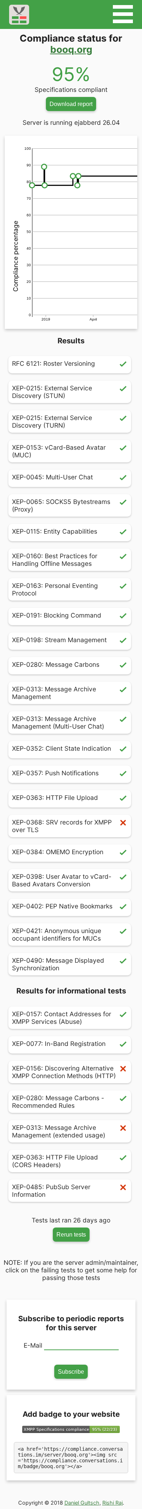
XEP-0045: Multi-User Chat (52, 477)
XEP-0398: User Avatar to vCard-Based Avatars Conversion (61, 880)
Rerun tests (71, 1234)
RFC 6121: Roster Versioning (53, 363)
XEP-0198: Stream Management (59, 640)
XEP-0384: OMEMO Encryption (57, 852)
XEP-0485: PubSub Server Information (51, 1190)
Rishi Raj (112, 1503)
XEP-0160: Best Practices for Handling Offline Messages (54, 559)
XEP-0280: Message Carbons (55, 664)
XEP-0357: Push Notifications (55, 773)
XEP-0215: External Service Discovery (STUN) (52, 391)
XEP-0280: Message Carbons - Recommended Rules (58, 1101)
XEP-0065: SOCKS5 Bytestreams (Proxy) (61, 505)
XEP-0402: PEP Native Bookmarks (62, 906)
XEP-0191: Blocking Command (56, 615)
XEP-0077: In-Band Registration (59, 1043)
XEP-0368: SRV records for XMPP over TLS (62, 826)
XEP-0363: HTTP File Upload (55, 797)
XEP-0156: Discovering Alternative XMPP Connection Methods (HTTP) (64, 1072)
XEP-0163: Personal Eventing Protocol (55, 589)
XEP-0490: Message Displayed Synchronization (58, 964)
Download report (71, 104)
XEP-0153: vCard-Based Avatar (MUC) (59, 451)
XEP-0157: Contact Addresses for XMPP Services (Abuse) (61, 1017)
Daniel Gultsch (81, 1503)
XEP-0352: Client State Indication (61, 748)
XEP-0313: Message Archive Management (54, 692)
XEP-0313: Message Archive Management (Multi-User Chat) (58, 722)
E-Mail (33, 1345)
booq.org (71, 49)
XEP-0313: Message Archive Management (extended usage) (58, 1131)
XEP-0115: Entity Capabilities (54, 531)
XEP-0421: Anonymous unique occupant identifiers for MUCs (56, 934)
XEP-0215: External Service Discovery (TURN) (52, 421)
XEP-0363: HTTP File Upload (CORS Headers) (55, 1161)
